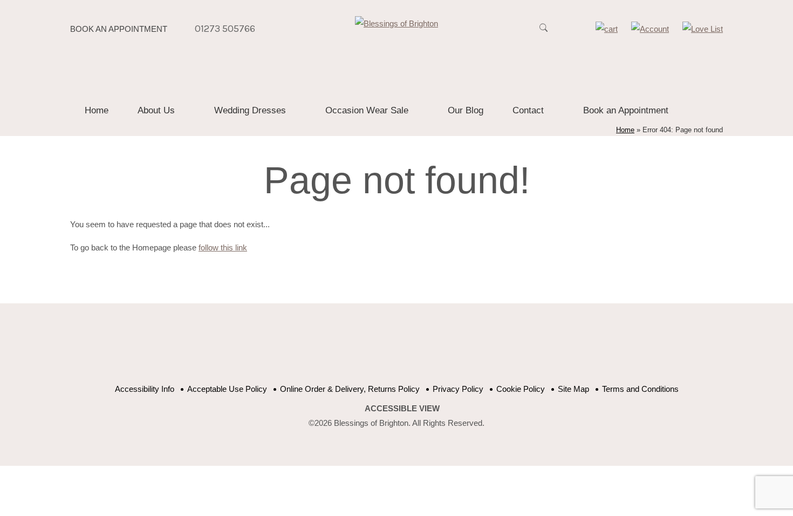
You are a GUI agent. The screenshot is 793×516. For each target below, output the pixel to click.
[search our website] (543, 33)
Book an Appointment (118, 28)
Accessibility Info (144, 388)
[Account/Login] (650, 29)
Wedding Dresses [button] (250, 110)
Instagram (441, 349)
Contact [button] (528, 110)
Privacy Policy (458, 388)
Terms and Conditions (640, 388)
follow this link (223, 247)
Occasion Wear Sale (366, 110)
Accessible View (402, 408)
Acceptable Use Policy (227, 388)
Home (96, 110)
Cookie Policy (520, 388)
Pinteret (414, 349)
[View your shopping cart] (607, 29)
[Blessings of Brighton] (396, 23)
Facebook (360, 349)
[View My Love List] (702, 29)
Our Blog (465, 110)
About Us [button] (156, 110)
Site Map (573, 388)
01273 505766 (225, 29)
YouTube (387, 349)
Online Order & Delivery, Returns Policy (350, 388)
